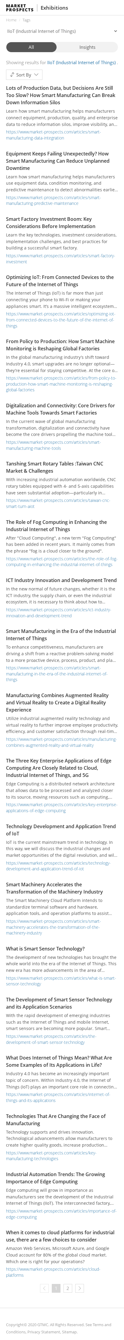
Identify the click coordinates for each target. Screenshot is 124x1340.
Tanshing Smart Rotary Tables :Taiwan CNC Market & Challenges (54, 467)
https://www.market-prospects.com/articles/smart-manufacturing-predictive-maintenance (53, 200)
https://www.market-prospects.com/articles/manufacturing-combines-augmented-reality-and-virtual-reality (61, 742)
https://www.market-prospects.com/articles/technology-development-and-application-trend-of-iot (58, 866)
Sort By (24, 75)
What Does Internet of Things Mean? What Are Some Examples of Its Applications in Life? (59, 1061)
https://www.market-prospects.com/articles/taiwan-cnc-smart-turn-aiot (58, 503)
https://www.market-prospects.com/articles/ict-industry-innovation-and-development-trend (58, 612)
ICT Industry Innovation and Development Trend (61, 580)
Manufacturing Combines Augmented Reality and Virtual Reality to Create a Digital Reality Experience (57, 702)
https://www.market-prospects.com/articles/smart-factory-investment (60, 259)
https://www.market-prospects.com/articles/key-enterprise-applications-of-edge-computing (62, 807)
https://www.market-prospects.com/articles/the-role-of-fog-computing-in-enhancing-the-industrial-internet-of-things (62, 562)
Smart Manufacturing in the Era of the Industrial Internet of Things (61, 635)
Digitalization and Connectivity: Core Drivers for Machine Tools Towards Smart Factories (60, 409)
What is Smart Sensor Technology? (45, 948)
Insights (87, 47)
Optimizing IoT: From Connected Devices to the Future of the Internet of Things (60, 281)
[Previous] (44, 1288)
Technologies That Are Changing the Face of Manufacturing (56, 1120)
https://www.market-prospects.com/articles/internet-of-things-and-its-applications (58, 1097)
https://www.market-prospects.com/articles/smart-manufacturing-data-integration (53, 135)
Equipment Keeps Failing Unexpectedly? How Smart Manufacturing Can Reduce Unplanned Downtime (58, 160)
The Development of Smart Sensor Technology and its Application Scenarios (59, 1003)
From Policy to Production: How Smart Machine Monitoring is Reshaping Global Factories (60, 345)
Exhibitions (54, 7)
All (31, 47)
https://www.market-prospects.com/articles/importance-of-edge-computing (61, 1214)
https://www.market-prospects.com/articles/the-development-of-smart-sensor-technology (51, 1039)
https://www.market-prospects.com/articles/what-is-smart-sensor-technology (61, 981)
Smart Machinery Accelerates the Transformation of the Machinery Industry (54, 888)
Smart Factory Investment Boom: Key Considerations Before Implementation (50, 223)
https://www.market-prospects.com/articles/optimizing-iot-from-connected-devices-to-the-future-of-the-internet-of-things (61, 319)
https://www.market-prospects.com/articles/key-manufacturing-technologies (51, 1156)
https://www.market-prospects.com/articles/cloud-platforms (53, 1272)
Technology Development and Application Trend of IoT (61, 830)
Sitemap (69, 1332)
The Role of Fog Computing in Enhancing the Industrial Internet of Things (56, 526)
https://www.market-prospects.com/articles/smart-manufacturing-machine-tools (53, 445)
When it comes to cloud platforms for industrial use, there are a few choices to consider (60, 1236)
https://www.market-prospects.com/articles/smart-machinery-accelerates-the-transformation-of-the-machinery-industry (53, 927)
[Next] (79, 1288)
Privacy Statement (43, 1332)
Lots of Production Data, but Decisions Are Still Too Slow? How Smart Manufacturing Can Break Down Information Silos (60, 95)
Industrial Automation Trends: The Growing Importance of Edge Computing (55, 1178)
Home (11, 20)
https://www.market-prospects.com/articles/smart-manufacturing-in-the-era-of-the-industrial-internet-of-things (57, 673)
